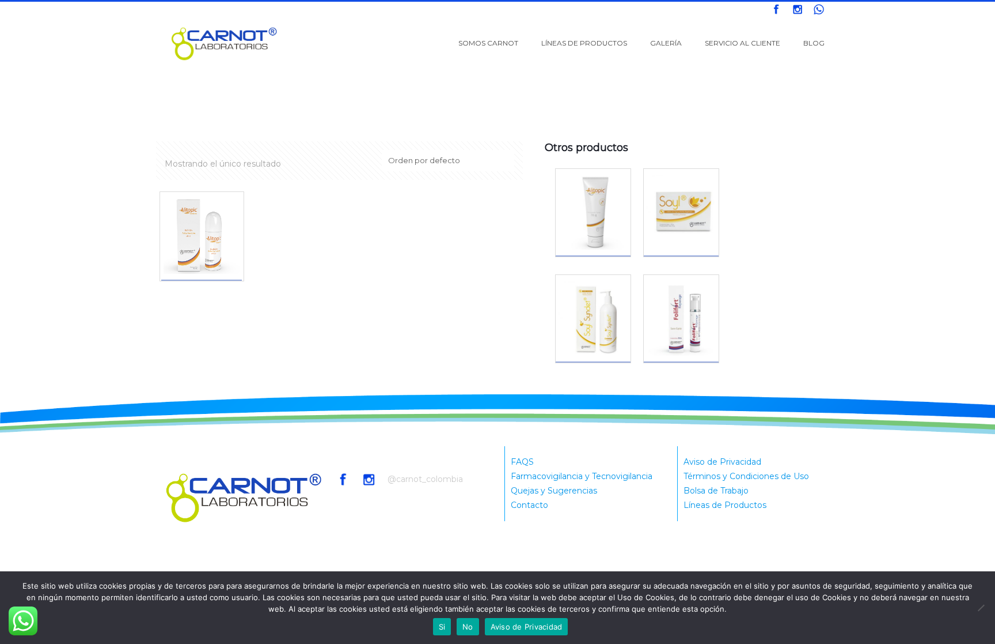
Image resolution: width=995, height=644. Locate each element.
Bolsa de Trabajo (716, 490)
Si (442, 626)
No (467, 626)
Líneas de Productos (724, 505)
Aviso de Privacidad (722, 462)
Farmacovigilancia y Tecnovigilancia (581, 476)
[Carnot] (224, 43)
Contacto (529, 505)
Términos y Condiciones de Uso (746, 476)
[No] (980, 607)
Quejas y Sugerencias (554, 490)
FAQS (522, 462)
